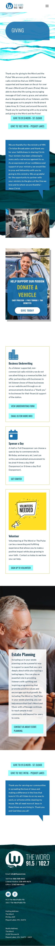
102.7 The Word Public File (16, 902)
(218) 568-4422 (18, 884)
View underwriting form (23, 406)
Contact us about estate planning (25, 728)
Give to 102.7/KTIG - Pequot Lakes (27, 126)
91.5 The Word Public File (15, 899)
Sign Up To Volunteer (21, 567)
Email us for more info (21, 416)
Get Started (16, 478)
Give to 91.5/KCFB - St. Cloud (27, 118)
